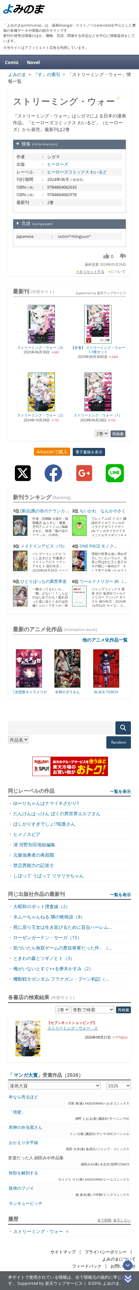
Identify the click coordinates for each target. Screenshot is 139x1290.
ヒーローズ (57, 164)
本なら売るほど (23, 1097)
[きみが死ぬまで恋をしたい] (117, 685)
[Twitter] (23, 478)
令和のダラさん (39, 691)
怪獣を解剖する (23, 1173)
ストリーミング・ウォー (38, 1231)
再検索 (118, 434)
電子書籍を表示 (88, 452)
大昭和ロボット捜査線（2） (41, 906)
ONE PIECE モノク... (98, 546)
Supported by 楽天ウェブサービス (101, 293)
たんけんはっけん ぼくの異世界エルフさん (57, 813)
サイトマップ (63, 1252)
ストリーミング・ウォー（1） (98, 415)
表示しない (122, 1220)
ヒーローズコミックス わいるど (77, 172)
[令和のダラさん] (40, 685)
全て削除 (104, 1220)
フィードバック (87, 1266)
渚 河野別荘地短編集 (34, 844)
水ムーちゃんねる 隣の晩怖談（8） (49, 917)
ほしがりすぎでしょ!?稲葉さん (44, 824)
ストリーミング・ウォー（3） (41, 347)
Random (118, 742)
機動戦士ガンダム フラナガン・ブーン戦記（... (61, 979)
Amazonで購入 (52, 452)
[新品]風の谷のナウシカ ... (44, 511)
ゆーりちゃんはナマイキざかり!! (46, 803)
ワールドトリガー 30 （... (103, 581)
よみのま (111, 1283)
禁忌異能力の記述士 (33, 865)
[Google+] (84, 478)
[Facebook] (53, 478)
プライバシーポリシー (106, 1252)
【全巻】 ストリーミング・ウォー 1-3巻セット (98, 349)
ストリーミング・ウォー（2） (41, 415)
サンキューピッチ (25, 1203)
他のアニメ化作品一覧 (105, 640)
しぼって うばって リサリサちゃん (48, 876)
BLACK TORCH (79, 691)
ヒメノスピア (26, 834)
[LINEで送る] (115, 478)
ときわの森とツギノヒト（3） (44, 958)
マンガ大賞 (26, 1075)
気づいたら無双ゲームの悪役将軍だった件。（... (62, 948)
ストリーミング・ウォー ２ (73, 1028)
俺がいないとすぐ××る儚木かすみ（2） (53, 968)
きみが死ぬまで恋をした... (117, 693)
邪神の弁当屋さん (25, 1127)
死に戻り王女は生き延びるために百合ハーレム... (62, 927)
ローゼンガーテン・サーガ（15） (47, 937)
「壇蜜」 (17, 1112)
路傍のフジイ (21, 1188)
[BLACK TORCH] (78, 685)
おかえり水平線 (23, 1142)
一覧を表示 (120, 791)
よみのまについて (119, 1259)
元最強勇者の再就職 (33, 855)
